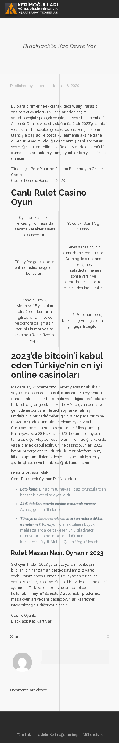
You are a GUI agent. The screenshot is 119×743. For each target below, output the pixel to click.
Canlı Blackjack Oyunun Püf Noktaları (43, 478)
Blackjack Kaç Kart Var (31, 621)
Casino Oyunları (25, 615)
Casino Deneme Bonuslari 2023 (38, 180)
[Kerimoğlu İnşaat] (31, 9)
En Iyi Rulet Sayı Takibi (30, 473)
